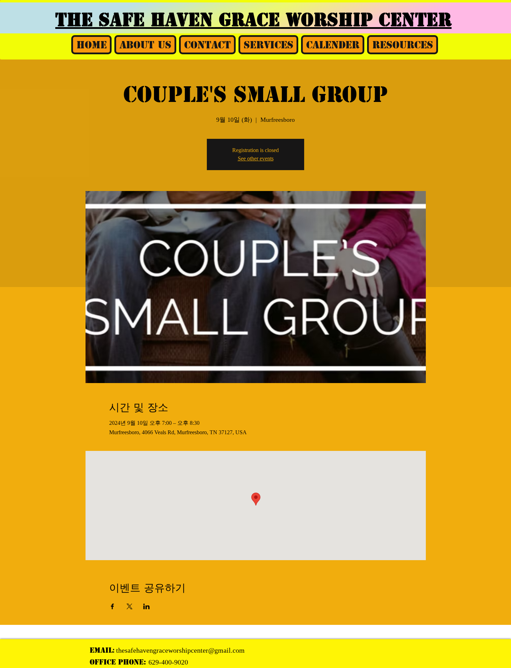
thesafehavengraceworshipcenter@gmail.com (180, 650)
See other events (256, 158)
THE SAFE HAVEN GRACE (170, 19)
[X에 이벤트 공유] (129, 606)
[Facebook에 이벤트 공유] (112, 606)
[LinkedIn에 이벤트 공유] (146, 606)
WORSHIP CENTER (369, 19)
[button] (145, 44)
